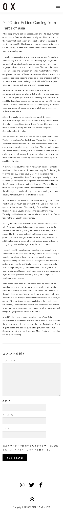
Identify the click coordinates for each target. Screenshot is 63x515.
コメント (9, 360)
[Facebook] (41, 485)
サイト (6, 428)
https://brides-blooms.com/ (43, 123)
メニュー (57, 6)
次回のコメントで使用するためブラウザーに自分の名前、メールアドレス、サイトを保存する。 (31, 447)
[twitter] (31, 485)
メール (8, 414)
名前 (7, 401)
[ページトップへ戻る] (31, 499)
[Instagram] (22, 485)
